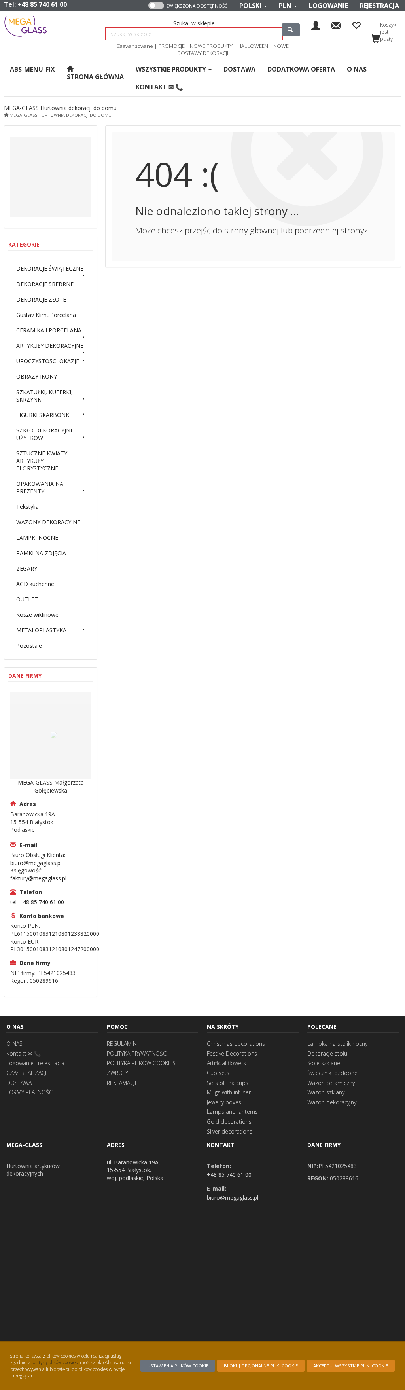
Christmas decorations (236, 1043)
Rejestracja (379, 5)
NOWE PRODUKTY (211, 45)
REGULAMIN (122, 1043)
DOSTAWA (19, 1083)
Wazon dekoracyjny (331, 1102)
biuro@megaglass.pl (36, 863)
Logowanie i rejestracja (35, 1063)
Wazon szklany (325, 1092)
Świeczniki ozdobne (332, 1073)
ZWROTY (117, 1073)
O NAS (14, 1043)
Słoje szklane (323, 1063)
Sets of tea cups (227, 1083)
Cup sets (218, 1073)
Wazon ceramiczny (331, 1083)
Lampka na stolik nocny (337, 1043)
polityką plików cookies (54, 1362)
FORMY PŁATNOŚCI (30, 1092)
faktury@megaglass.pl (38, 878)
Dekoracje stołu (327, 1053)
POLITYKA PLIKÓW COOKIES (141, 1063)
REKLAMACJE (122, 1083)
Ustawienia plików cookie (177, 1366)
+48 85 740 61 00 (42, 4)
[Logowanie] (316, 24)
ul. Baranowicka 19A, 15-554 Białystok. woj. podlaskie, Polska (135, 1170)
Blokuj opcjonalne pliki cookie (261, 1366)
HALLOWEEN (253, 45)
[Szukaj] (291, 29)
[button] (253, 5)
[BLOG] (336, 24)
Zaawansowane (135, 45)
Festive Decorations (232, 1053)
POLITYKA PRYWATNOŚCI (137, 1053)
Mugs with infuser (229, 1092)
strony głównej (251, 230)
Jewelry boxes (224, 1102)
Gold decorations (229, 1121)
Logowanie (328, 5)
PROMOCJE (171, 45)
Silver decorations (229, 1131)
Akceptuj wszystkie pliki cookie (350, 1366)
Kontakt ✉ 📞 (23, 1053)
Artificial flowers (226, 1063)
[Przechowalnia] (356, 24)
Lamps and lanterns (232, 1111)
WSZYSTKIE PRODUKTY (172, 69)
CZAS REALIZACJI (26, 1073)
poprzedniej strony (329, 230)
